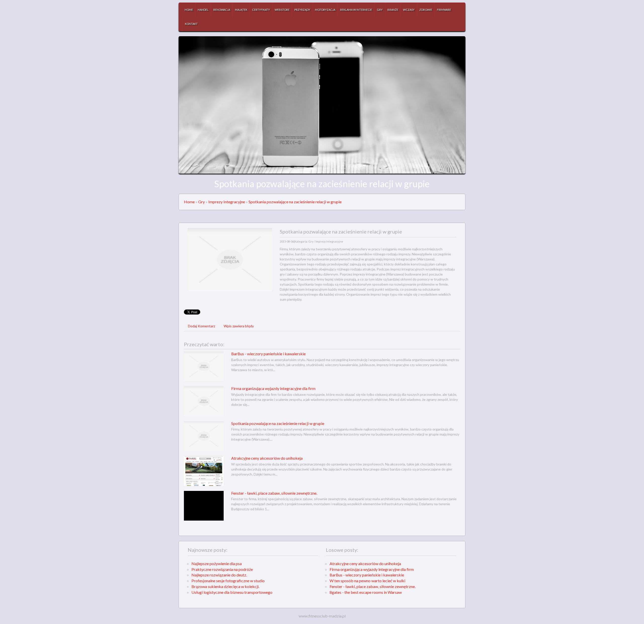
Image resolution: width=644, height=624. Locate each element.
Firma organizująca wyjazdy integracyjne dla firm (273, 388)
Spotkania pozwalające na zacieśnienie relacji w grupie (295, 201)
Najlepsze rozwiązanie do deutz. (219, 574)
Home (189, 201)
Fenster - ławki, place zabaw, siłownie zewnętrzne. (274, 493)
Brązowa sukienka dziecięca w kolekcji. (225, 586)
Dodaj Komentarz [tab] (201, 326)
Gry (201, 201)
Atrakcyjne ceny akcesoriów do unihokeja (267, 458)
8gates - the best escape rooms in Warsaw (366, 592)
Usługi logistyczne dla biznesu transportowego (231, 592)
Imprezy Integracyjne (226, 201)
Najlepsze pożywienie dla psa (216, 563)
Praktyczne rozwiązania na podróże (222, 569)
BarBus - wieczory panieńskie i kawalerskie (268, 353)
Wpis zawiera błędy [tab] (239, 326)
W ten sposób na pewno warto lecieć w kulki (367, 580)
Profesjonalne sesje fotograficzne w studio (228, 580)
